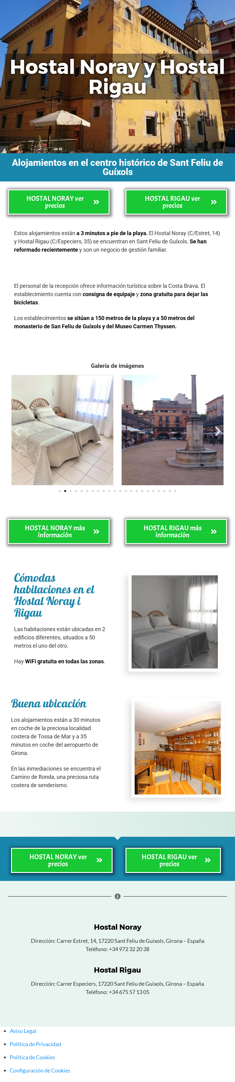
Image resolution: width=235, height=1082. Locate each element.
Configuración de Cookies (40, 1070)
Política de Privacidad (35, 1044)
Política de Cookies (32, 1057)
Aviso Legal (23, 1030)
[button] (17, 431)
